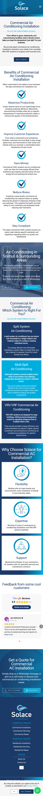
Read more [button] (8, 635)
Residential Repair (22, 750)
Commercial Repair (21, 734)
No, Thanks (26, 791)
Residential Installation (21, 743)
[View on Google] (6, 619)
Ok (14, 791)
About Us (21, 759)
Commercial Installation (21, 728)
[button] (40, 6)
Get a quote (21, 59)
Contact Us (21, 762)
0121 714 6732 (14, 287)
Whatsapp (33, 287)
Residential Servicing (21, 747)
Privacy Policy (32, 786)
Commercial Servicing (21, 731)
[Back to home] (21, 7)
